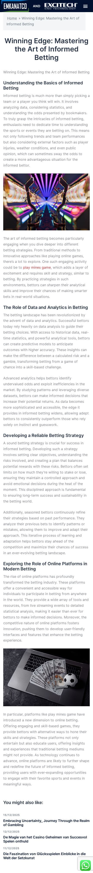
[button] (85, 6)
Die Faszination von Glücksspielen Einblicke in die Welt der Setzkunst (44, 856)
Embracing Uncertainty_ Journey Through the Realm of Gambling (46, 822)
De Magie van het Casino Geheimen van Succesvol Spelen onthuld (45, 839)
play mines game (37, 267)
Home (12, 18)
